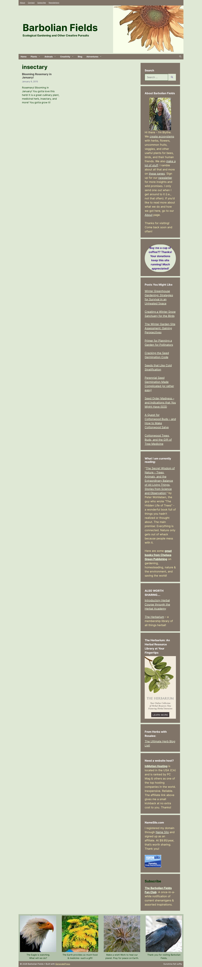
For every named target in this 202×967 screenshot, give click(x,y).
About (22, 3)
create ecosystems (162, 136)
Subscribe (41, 3)
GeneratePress (62, 964)
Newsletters (54, 3)
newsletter (165, 177)
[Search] (172, 77)
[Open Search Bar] (180, 56)
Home (24, 56)
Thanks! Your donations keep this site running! (160, 258)
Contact (31, 3)
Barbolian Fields (60, 27)
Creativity (65, 56)
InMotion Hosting (156, 766)
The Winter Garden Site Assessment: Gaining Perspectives (160, 328)
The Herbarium (154, 617)
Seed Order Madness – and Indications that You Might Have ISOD (160, 402)
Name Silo (162, 832)
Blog (80, 56)
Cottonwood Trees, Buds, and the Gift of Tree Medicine (158, 439)
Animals (49, 56)
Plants (34, 56)
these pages (157, 173)
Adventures (92, 56)
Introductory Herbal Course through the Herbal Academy (157, 604)
